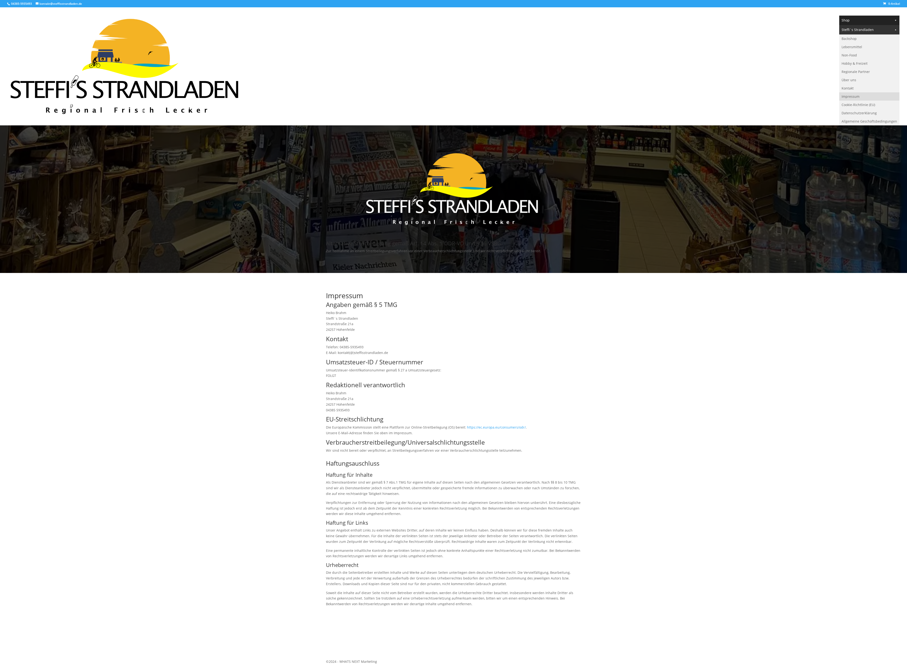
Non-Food (849, 55)
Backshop (849, 38)
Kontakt (848, 88)
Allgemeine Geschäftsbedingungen (869, 121)
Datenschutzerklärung (859, 113)
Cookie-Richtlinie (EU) (858, 104)
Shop (846, 20)
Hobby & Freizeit (855, 63)
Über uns (849, 80)
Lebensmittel (852, 47)
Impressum (851, 96)
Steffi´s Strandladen (858, 29)
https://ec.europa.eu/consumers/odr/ (496, 427)
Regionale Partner (856, 71)
